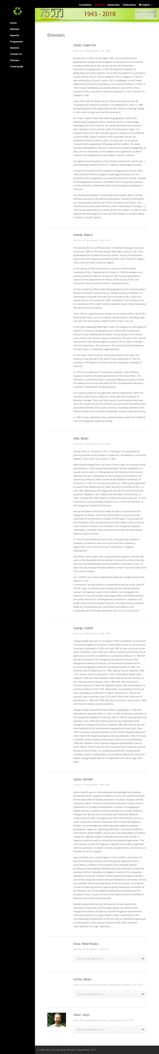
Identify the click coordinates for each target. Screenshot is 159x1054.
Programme (16, 41)
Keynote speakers (15, 36)
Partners (14, 60)
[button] (145, 5)
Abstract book (14, 30)
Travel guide (16, 66)
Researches (114, 4)
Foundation (85, 4)
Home (13, 22)
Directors (99, 4)
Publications (129, 4)
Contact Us (16, 53)
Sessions (14, 47)
